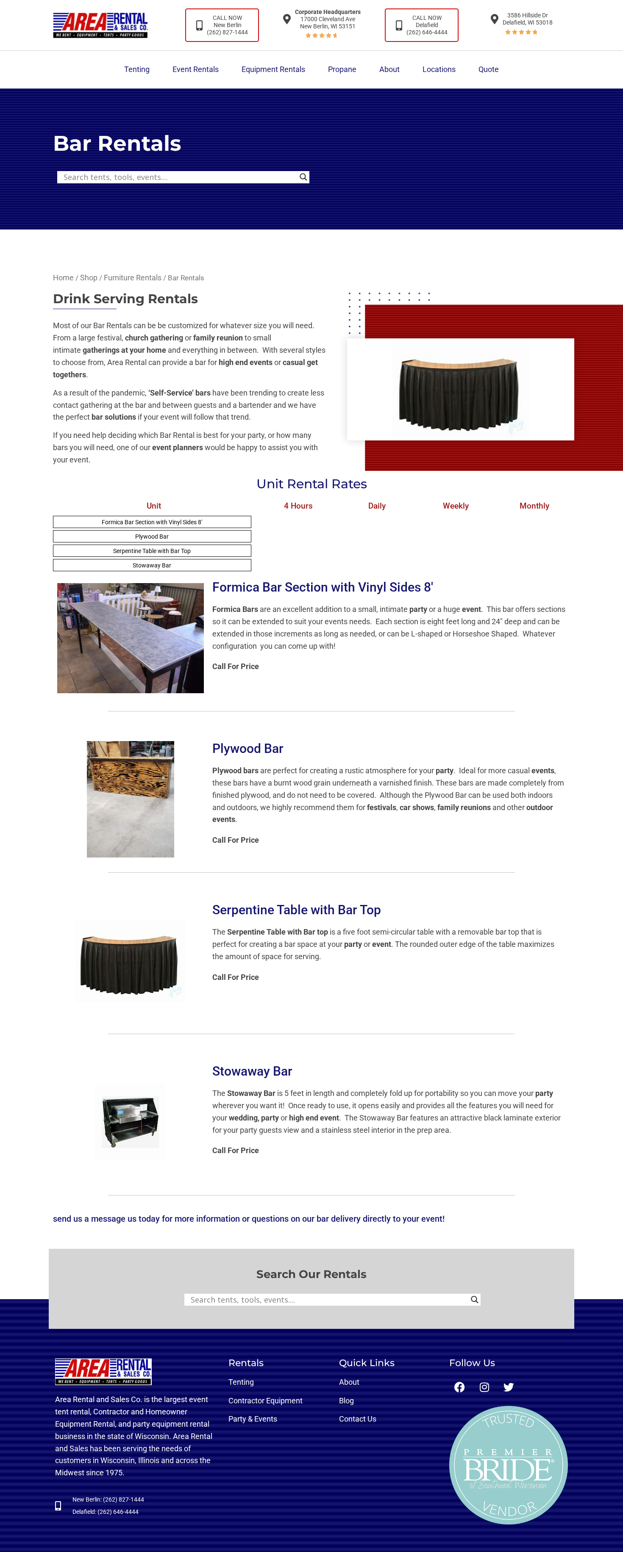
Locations (439, 69)
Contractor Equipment (265, 1400)
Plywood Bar (152, 536)
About (389, 69)
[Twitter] (509, 1386)
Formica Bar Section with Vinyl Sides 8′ (152, 522)
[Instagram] (484, 1386)
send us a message (89, 1219)
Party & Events (252, 1418)
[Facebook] (459, 1386)
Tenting (137, 69)
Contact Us (357, 1418)
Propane (342, 69)
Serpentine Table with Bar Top (152, 551)
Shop (88, 277)
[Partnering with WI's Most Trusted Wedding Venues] (508, 1465)
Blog (346, 1400)
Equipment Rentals (273, 69)
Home (63, 277)
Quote (488, 69)
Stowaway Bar (152, 565)
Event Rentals (195, 69)
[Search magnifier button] (303, 177)
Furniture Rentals (132, 277)
